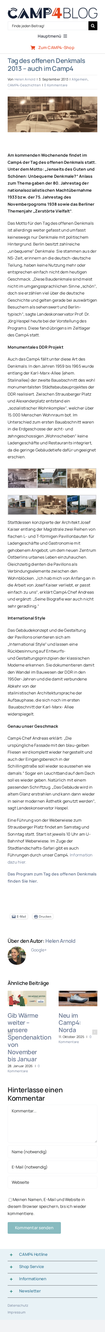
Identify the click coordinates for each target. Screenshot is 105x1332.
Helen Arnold (25, 79)
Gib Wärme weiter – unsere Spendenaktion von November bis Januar (29, 1037)
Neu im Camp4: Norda (70, 1022)
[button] (10, 1032)
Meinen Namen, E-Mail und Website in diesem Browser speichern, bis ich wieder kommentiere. (47, 1206)
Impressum (16, 1312)
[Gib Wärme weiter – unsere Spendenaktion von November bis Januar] (27, 993)
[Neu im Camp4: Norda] (78, 993)
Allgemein (79, 79)
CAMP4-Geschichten (24, 85)
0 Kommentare (56, 85)
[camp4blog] (52, 9)
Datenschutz (18, 1305)
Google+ (39, 950)
